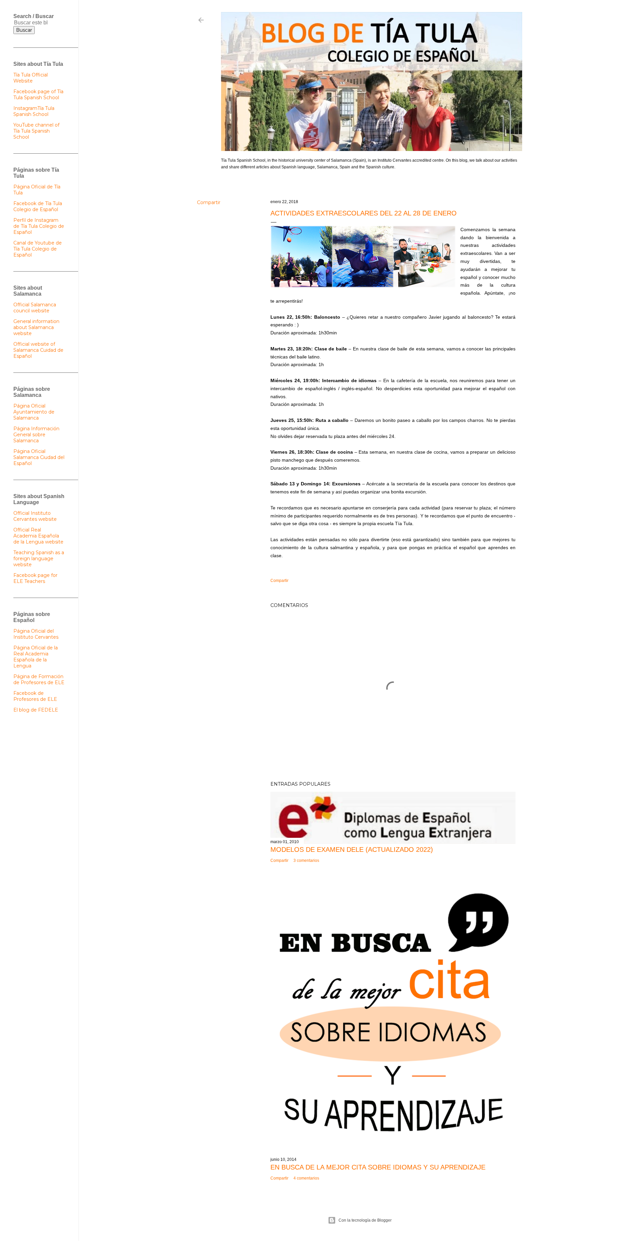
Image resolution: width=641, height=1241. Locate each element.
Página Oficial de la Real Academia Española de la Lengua (35, 657)
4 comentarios (306, 1178)
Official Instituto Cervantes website (35, 516)
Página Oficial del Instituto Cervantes (35, 634)
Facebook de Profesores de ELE (35, 696)
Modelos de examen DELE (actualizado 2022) (351, 849)
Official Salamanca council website (34, 308)
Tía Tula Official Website (30, 78)
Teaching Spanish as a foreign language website (38, 559)
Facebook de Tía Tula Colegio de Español (37, 206)
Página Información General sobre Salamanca (36, 435)
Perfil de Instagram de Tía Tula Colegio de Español (38, 226)
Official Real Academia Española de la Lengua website (38, 536)
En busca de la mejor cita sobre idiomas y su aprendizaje (377, 1167)
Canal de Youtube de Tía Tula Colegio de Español (37, 249)
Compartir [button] (208, 202)
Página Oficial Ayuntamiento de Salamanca (33, 412)
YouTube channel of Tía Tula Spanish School (36, 131)
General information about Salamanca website (36, 327)
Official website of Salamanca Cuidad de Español (38, 350)
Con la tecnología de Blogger (365, 1220)
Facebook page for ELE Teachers (35, 578)
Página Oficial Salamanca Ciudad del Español (38, 457)
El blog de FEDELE (35, 710)
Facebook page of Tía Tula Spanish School (38, 95)
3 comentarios (306, 860)
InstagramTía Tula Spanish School (33, 111)
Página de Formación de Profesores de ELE (38, 679)
